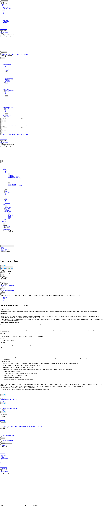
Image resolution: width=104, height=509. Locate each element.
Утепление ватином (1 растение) (7, 290)
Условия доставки (4, 462)
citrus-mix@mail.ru (4, 32)
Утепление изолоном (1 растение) (7, 285)
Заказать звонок (4, 30)
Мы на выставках (6, 15)
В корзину (3, 437)
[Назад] (6, 170)
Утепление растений (7, 8)
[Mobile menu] (1, 133)
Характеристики (6, 299)
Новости (4, 13)
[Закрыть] (1, 162)
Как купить (5, 300)
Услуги (1, 450)
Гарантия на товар (4, 463)
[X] (6, 268)
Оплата (4, 301)
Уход (4, 298)
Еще (6, 71)
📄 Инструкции (6, 21)
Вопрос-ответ (3, 464)
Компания (2, 453)
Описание (5, 297)
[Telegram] (12, 268)
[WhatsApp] (10, 268)
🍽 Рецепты (5, 22)
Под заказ (3, 276)
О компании (5, 12)
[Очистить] (22, 118)
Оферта (2, 507)
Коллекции (2, 451)
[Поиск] (1, 161)
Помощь (2, 459)
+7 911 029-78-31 (3, 28)
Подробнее (2, 401)
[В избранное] (3, 265)
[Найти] (5, 121)
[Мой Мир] (5, 268)
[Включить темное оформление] (2, 53)
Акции (1, 449)
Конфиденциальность (4, 506)
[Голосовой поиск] (1, 121)
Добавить (2, 288)
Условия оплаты (3, 461)
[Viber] (8, 268)
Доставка (5, 302)
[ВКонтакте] (1, 268)
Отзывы (4, 14)
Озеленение (5, 7)
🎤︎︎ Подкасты (5, 20)
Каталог (2, 448)
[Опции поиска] (1, 119)
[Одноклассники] (3, 268)
